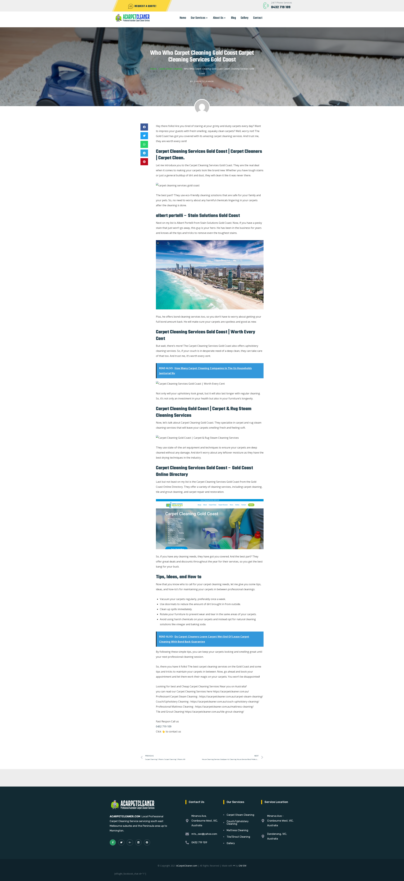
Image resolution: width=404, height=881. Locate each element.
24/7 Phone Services (281, 2)
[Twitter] (121, 842)
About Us (218, 17)
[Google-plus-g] (130, 842)
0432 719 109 (280, 7)
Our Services (198, 17)
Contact (257, 17)
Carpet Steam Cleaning (170, 68)
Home (183, 17)
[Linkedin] (138, 842)
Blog (233, 17)
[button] (144, 127)
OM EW (242, 865)
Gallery (244, 17)
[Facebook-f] (113, 842)
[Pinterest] (147, 842)
